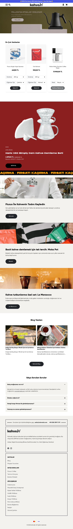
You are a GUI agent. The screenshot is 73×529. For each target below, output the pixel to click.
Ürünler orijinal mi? (13, 398)
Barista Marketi (12, 477)
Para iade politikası (13, 502)
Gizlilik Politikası (12, 493)
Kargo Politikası (12, 499)
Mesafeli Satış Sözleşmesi (15, 487)
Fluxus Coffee (11, 471)
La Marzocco (12, 306)
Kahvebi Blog (36, 364)
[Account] (63, 5)
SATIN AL (13, 165)
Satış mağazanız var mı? (15, 384)
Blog (8, 461)
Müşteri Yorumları (12, 463)
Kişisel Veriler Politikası (14, 490)
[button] (9, 5)
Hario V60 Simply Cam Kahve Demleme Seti (34, 153)
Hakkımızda (11, 485)
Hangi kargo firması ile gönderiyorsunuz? (20, 403)
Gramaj (9, 77)
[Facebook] (8, 448)
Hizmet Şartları (12, 510)
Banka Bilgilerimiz (13, 505)
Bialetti (11, 261)
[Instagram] (11, 448)
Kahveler (11, 216)
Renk (53, 82)
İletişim (9, 507)
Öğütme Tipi (11, 82)
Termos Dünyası (12, 474)
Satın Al (15, 88)
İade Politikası (11, 496)
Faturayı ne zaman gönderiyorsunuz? (19, 409)
